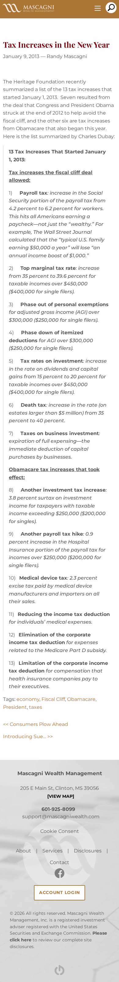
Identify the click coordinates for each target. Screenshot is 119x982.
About (23, 851)
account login (59, 892)
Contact (59, 862)
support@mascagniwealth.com (60, 816)
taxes (35, 707)
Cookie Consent (59, 831)
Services (52, 851)
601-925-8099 (58, 809)
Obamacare (81, 699)
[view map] (60, 796)
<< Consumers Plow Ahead (35, 724)
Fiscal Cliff (53, 699)
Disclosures (88, 851)
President (15, 707)
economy (27, 699)
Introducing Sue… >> (28, 736)
